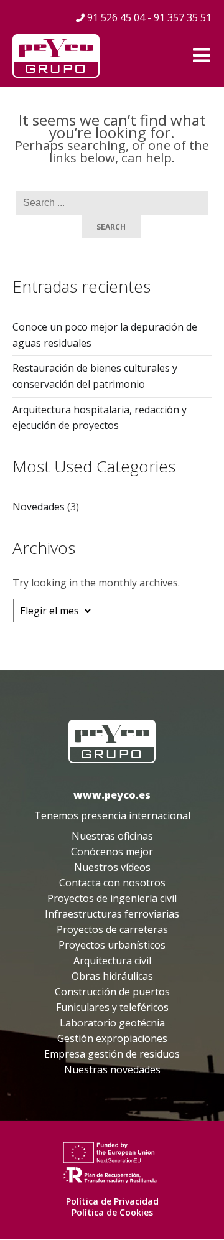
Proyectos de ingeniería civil (112, 898)
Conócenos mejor (112, 851)
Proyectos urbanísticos (112, 945)
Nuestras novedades (112, 1069)
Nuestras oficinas (112, 836)
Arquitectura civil (112, 960)
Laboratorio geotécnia (112, 1023)
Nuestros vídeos (112, 867)
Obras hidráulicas (112, 976)
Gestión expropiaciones (112, 1038)
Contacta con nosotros (112, 883)
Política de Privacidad (112, 1201)
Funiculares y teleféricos (112, 1007)
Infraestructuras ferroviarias (112, 914)
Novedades (38, 507)
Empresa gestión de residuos (112, 1054)
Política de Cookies (112, 1212)
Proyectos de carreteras (112, 929)
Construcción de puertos (112, 991)
